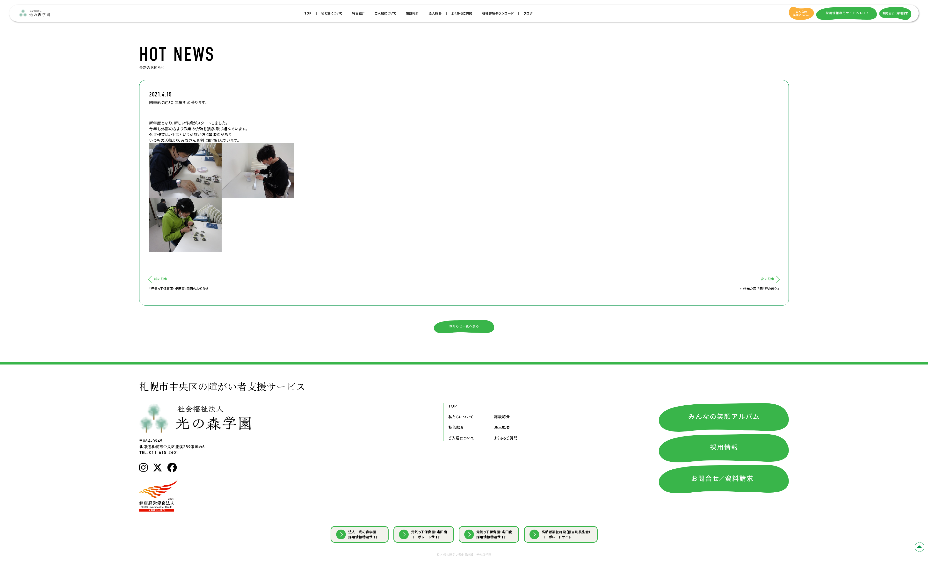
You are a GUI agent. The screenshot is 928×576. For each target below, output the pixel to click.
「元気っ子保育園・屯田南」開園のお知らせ (179, 288)
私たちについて (331, 13)
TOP (308, 13)
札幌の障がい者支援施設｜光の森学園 (466, 554)
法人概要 (435, 13)
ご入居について (385, 13)
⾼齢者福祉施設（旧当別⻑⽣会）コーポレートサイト (566, 534)
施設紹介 (412, 13)
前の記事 (160, 279)
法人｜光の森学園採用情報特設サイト (363, 534)
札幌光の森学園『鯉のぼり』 (759, 288)
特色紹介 (358, 13)
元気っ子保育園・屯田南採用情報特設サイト (494, 534)
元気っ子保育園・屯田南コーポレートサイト (429, 534)
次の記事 (767, 279)
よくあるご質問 (461, 13)
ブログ (528, 13)
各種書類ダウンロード (498, 13)
